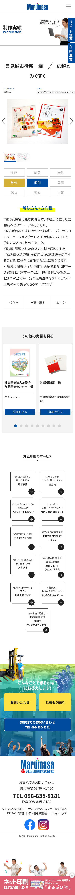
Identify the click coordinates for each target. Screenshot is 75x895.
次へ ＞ (61, 302)
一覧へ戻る (37, 302)
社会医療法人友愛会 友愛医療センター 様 (19, 384)
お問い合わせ (19, 702)
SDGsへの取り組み (12, 809)
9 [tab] (59, 426)
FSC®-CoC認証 (15, 813)
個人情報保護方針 (38, 813)
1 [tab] (15, 426)
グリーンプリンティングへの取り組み (47, 809)
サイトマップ (59, 813)
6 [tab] (43, 426)
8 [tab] (54, 426)
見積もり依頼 (55, 702)
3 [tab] (26, 426)
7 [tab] (48, 426)
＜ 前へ (14, 302)
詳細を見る (20, 411)
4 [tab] (32, 426)
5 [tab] (37, 426)
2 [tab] (21, 426)
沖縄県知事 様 (50, 382)
